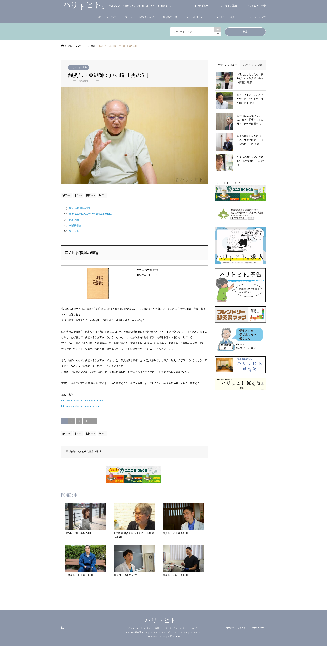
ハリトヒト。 (163, 620)
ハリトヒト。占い (196, 17)
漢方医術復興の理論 (80, 208)
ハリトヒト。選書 (227, 5)
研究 (86, 451)
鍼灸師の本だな (76, 451)
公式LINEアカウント (177, 632)
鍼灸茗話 (74, 220)
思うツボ (74, 231)
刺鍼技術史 (75, 225)
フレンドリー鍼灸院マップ (139, 17)
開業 (91, 451)
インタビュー (201, 5)
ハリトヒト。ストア (255, 17)
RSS (62, 627)
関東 (97, 451)
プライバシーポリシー (155, 636)
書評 (102, 451)
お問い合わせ (174, 636)
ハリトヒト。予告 (256, 5)
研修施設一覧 (170, 17)
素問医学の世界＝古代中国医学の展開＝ (90, 214)
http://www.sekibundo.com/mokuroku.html (82, 400)
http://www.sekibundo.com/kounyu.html (80, 406)
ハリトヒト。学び (105, 17)
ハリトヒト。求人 (225, 17)
